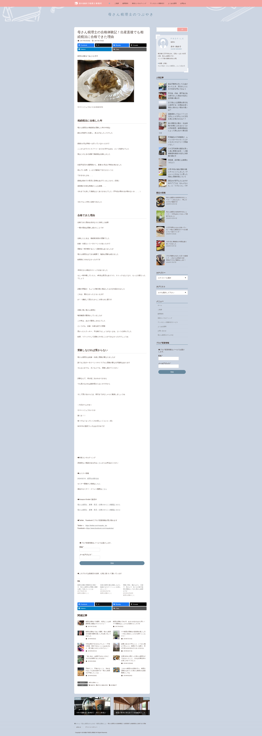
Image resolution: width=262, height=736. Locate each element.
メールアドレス (86, 555)
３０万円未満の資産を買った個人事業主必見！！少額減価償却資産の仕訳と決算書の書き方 (178, 152)
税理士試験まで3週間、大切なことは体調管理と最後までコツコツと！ (98, 622)
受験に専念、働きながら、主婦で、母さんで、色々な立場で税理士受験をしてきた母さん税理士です (133, 588)
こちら (99, 463)
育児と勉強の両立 (103, 685)
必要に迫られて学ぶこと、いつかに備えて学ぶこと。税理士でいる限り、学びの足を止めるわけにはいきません (133, 646)
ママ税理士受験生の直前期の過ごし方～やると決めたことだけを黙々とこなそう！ (133, 633)
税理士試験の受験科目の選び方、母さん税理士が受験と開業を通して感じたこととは (87, 587)
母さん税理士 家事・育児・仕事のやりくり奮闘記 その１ (98, 504)
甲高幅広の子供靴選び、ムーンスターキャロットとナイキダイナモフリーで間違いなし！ (178, 141)
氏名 (82, 547)
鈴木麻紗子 (114, 685)
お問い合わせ (162, 331)
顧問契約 (160, 314)
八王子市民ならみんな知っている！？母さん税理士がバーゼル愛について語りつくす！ (177, 229)
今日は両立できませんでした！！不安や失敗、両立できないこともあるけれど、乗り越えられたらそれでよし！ (98, 646)
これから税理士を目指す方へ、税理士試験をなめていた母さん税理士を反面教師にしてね (133, 670)
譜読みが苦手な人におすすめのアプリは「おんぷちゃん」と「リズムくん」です (178, 183)
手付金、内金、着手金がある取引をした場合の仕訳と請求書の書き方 (178, 95)
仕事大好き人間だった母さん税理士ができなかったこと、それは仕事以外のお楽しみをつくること (133, 658)
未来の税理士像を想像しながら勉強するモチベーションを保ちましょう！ (110, 587)
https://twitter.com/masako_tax (96, 525)
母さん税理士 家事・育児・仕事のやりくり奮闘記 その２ (98, 510)
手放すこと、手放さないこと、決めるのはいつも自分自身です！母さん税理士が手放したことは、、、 (98, 670)
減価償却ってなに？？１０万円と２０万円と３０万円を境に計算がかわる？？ (178, 116)
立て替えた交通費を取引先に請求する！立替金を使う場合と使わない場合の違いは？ (178, 106)
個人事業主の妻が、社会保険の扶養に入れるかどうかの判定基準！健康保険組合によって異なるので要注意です (173, 128)
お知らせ (78, 727)
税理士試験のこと (94, 682)
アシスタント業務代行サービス (168, 322)
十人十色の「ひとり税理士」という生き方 (171, 66)
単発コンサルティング (165, 318)
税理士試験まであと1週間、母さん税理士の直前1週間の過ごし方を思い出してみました (98, 633)
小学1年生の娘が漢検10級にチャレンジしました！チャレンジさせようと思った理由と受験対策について (178, 173)
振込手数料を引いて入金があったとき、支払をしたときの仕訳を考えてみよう (178, 86)
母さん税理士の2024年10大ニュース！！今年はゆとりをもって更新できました (177, 214)
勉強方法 (92, 685)
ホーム (160, 305)
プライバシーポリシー (91, 727)
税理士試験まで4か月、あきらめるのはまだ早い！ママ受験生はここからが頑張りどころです (129, 622)
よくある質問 (162, 326)
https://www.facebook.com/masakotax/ (100, 528)
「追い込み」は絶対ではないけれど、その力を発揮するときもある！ (98, 657)
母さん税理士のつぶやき (165, 335)
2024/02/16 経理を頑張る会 (88, 478)
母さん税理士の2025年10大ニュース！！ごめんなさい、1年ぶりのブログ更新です (176, 199)
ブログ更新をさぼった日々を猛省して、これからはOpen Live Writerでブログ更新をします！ (177, 258)
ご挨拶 (160, 309)
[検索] (182, 29)
